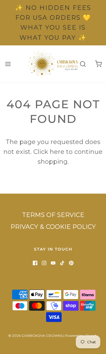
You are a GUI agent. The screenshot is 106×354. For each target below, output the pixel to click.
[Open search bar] (82, 64)
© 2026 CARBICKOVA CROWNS (35, 335)
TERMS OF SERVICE (53, 215)
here (57, 152)
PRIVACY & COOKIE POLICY (53, 227)
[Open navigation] (8, 64)
